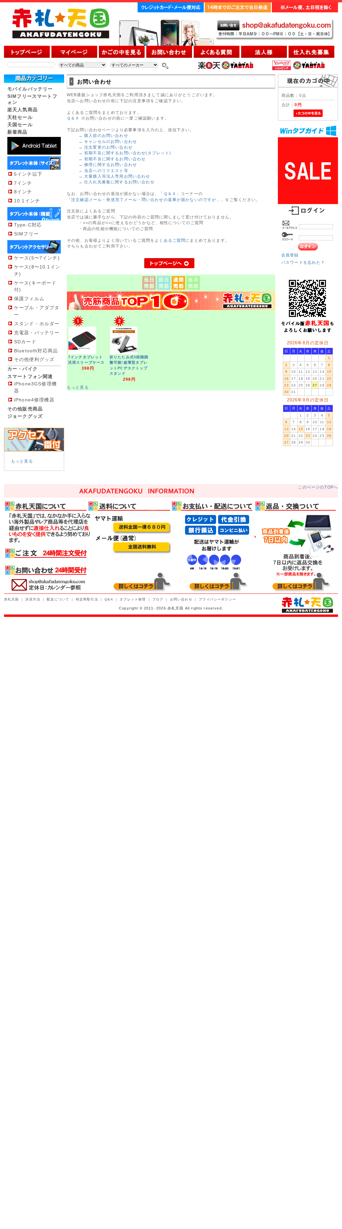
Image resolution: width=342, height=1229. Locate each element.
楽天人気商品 (22, 109)
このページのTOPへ (318, 487)
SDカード (25, 341)
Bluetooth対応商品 (36, 350)
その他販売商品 (25, 408)
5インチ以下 (28, 174)
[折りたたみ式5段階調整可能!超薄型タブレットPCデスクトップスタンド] (124, 353)
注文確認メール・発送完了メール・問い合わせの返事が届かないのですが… (145, 199)
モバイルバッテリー (30, 89)
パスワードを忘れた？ (303, 262)
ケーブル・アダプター (36, 311)
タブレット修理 (133, 599)
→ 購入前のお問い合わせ (103, 135)
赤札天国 (11, 599)
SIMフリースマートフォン (32, 99)
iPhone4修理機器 (34, 399)
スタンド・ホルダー (36, 323)
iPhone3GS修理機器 (35, 387)
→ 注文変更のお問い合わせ (105, 147)
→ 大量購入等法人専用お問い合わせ (114, 176)
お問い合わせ (181, 599)
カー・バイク (22, 368)
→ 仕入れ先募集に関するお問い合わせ (116, 182)
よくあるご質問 (170, 240)
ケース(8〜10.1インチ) (37, 270)
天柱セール (20, 117)
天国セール (20, 124)
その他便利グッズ (34, 359)
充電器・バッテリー (36, 332)
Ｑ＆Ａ (73, 118)
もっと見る (22, 461)
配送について (58, 599)
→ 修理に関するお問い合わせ (107, 164)
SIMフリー (26, 233)
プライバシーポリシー (217, 599)
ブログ (157, 599)
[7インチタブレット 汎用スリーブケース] (82, 353)
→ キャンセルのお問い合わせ (107, 141)
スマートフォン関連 (30, 376)
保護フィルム (29, 298)
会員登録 (290, 255)
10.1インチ (27, 200)
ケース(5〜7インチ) (37, 257)
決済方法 (32, 599)
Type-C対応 (28, 224)
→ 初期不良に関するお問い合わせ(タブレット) (124, 153)
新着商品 (17, 132)
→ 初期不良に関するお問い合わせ (112, 159)
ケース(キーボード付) (35, 286)
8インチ (23, 191)
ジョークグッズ (25, 416)
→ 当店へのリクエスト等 (103, 170)
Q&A (109, 599)
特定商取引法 (87, 599)
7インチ (23, 183)
